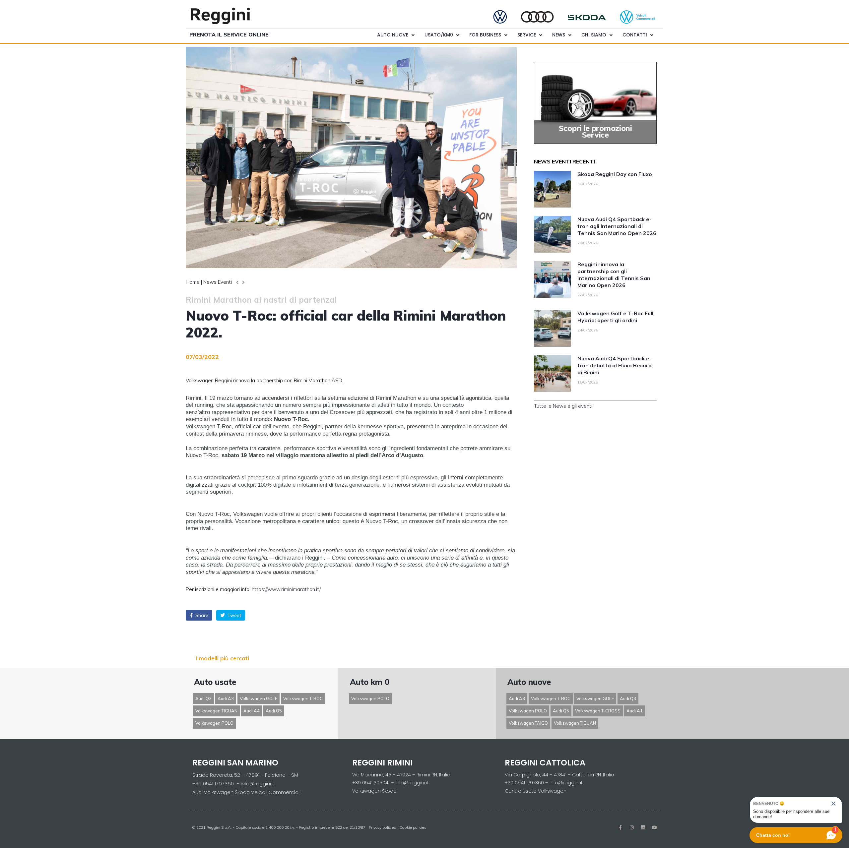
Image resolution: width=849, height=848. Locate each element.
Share (201, 615)
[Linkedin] (643, 827)
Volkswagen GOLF (258, 698)
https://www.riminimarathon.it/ (286, 589)
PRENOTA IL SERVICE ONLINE (229, 34)
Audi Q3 (203, 698)
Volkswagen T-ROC (303, 698)
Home (193, 282)
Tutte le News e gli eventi (563, 406)
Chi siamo (593, 34)
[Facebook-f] (620, 827)
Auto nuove (392, 34)
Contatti (634, 34)
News (558, 34)
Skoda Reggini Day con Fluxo (614, 174)
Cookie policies (412, 827)
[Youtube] (654, 827)
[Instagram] (631, 827)
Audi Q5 (274, 710)
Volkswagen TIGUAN (216, 710)
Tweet (233, 615)
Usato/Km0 (438, 34)
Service (526, 34)
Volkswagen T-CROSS (597, 710)
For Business (485, 34)
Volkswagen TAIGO (528, 723)
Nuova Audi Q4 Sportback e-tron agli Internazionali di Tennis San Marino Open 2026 (616, 226)
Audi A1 (634, 710)
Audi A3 (226, 698)
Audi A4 (251, 710)
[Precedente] (238, 282)
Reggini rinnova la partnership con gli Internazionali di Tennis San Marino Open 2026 (613, 274)
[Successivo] (242, 282)
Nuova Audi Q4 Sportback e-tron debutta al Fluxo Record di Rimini (614, 365)
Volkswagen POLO (214, 723)
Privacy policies (382, 827)
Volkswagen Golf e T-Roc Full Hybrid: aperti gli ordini (615, 317)
